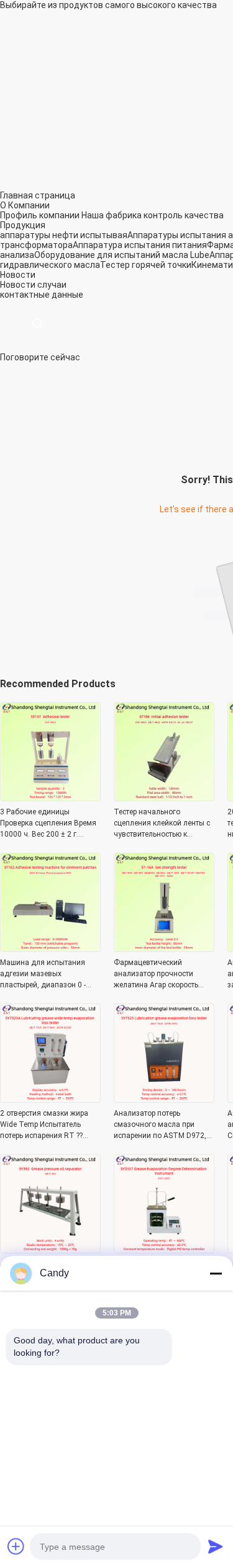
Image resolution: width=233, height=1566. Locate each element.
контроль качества (184, 215)
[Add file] (16, 1546)
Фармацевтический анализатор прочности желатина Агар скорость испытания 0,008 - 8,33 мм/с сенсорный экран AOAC (164, 974)
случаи (51, 285)
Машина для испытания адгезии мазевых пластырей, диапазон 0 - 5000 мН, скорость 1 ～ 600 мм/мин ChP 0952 (47, 974)
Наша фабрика (111, 215)
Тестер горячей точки (145, 265)
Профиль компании (40, 215)
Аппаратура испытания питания (140, 245)
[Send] (216, 1546)
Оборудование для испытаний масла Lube (121, 255)
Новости (17, 285)
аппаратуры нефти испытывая (63, 235)
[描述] (37, 324)
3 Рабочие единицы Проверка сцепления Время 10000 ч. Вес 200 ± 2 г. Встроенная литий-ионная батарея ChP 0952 (48, 823)
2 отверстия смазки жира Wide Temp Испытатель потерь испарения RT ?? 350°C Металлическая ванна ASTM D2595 (44, 1125)
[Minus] (215, 1273)
